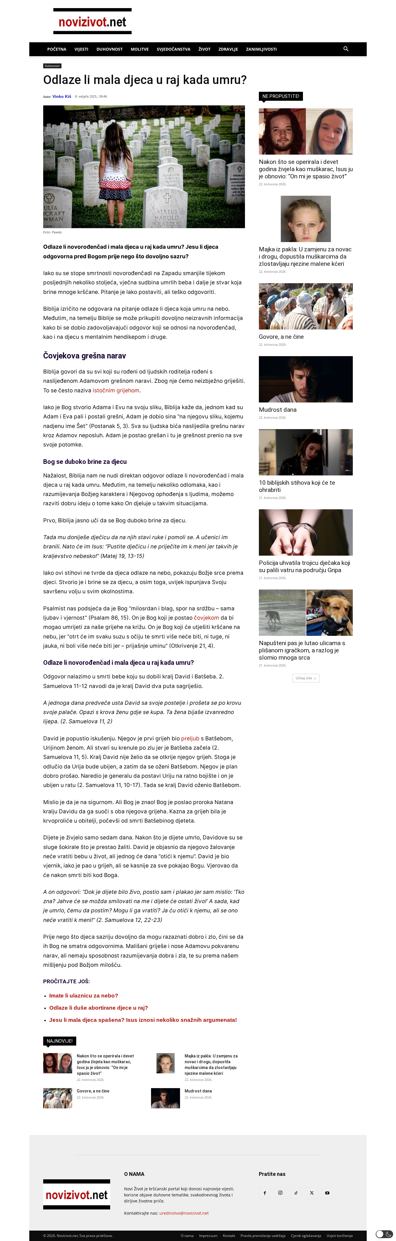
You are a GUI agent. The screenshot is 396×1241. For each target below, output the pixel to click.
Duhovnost (110, 49)
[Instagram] (280, 1193)
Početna (56, 49)
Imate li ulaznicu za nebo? (83, 996)
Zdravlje (228, 49)
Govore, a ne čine (93, 1091)
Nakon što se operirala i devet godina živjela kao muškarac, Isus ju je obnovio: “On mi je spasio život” (306, 169)
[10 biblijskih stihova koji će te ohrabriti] (306, 452)
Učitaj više (304, 678)
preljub (190, 738)
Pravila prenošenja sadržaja (263, 1235)
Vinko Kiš (61, 96)
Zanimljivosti (261, 49)
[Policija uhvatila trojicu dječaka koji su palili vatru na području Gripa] (306, 532)
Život (204, 49)
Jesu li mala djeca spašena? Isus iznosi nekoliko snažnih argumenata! (143, 1020)
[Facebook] (264, 1193)
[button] (346, 49)
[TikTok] (296, 1193)
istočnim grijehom (116, 390)
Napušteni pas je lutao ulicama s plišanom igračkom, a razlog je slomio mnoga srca (302, 650)
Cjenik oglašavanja (306, 1235)
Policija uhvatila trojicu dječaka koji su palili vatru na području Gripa (304, 566)
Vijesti (81, 49)
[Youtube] (327, 1193)
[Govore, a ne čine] (57, 1098)
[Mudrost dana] (165, 1098)
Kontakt (229, 1235)
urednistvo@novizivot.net (184, 1213)
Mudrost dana (198, 1091)
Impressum (208, 1235)
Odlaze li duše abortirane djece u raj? (98, 1008)
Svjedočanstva (173, 49)
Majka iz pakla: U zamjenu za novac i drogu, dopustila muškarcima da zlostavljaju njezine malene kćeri (305, 256)
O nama (187, 1235)
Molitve (140, 49)
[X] (311, 1193)
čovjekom (206, 617)
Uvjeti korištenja (340, 1235)
